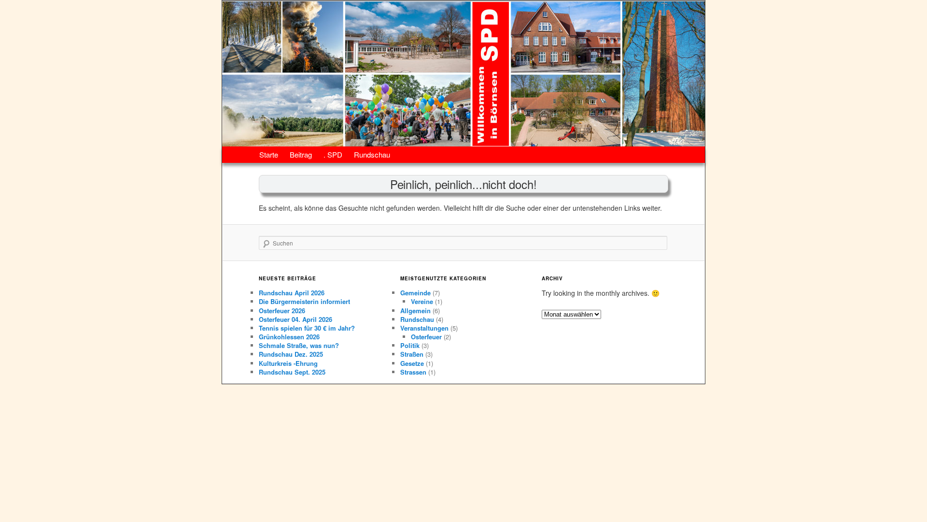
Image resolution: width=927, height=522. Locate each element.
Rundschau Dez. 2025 (291, 354)
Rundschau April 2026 (291, 292)
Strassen (413, 372)
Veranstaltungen (424, 328)
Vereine (422, 301)
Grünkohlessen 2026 (289, 336)
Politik (410, 345)
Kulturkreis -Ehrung (288, 363)
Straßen (411, 354)
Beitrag (301, 154)
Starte (268, 154)
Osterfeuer (426, 336)
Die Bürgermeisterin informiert (304, 301)
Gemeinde (415, 292)
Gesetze (412, 363)
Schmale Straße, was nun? (299, 345)
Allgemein (415, 310)
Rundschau (372, 154)
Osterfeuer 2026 (282, 310)
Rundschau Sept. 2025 (292, 372)
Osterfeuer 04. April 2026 (295, 319)
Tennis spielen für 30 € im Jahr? (308, 328)
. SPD (332, 154)
